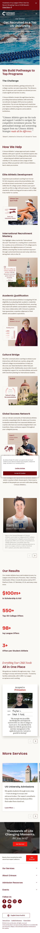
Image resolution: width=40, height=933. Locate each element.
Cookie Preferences (16, 920)
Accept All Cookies (19, 473)
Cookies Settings (20, 468)
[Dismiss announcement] (36, 3)
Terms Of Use (6, 920)
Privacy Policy (27, 920)
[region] (20, 466)
